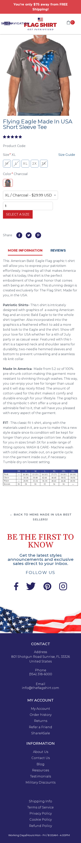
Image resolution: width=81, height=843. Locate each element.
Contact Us (40, 758)
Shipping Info (40, 801)
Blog (40, 764)
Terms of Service (40, 807)
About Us (40, 752)
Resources (40, 770)
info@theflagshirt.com (40, 688)
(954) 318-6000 (40, 674)
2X (34, 163)
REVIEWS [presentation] (58, 250)
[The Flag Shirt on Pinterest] (47, 589)
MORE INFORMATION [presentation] (25, 250)
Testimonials (40, 776)
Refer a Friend (40, 727)
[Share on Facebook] (19, 235)
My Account (40, 708)
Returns (40, 721)
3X (43, 163)
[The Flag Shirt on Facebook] (16, 589)
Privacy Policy (40, 813)
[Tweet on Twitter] (29, 235)
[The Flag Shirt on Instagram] (63, 589)
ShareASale (40, 733)
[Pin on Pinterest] (38, 235)
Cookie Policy (40, 819)
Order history (41, 714)
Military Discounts (40, 782)
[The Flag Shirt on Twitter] (31, 589)
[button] (13, 137)
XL (25, 163)
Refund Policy (40, 825)
